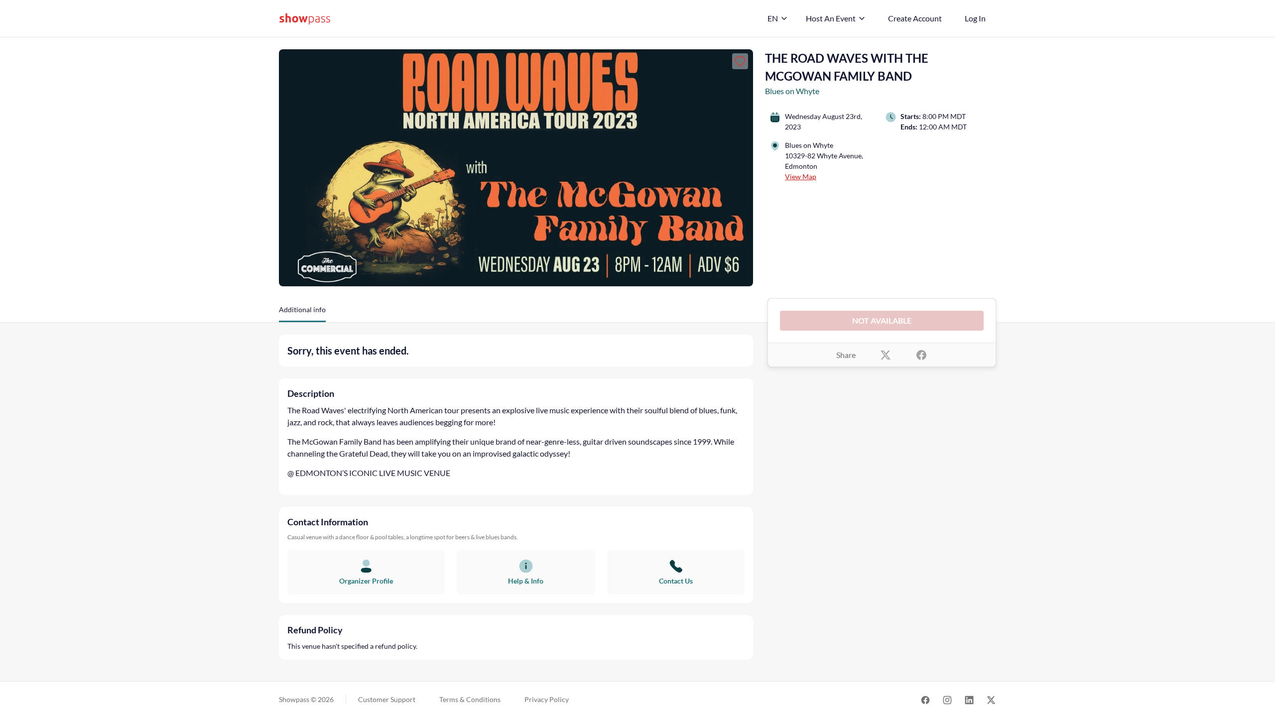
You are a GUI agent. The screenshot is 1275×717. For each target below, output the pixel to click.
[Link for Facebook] (925, 699)
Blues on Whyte (792, 91)
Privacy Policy (546, 699)
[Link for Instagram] (947, 699)
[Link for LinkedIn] (969, 699)
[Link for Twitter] (991, 699)
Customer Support (386, 699)
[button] (302, 313)
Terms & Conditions (470, 699)
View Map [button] (800, 176)
